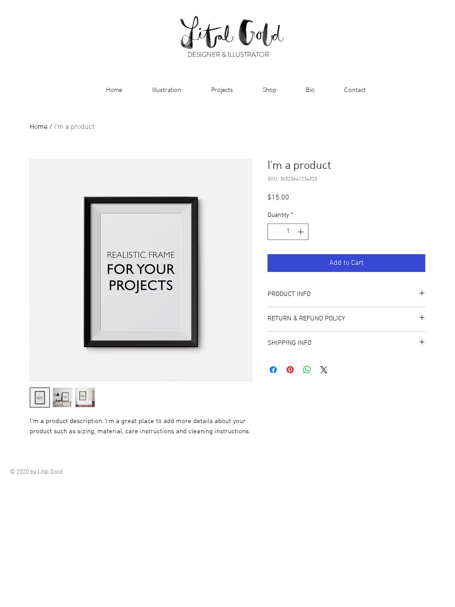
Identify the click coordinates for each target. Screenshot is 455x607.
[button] (158, 89)
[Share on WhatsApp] (307, 369)
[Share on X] (324, 369)
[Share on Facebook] (273, 369)
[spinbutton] (288, 232)
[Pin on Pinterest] (290, 369)
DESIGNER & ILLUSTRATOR (228, 55)
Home (39, 127)
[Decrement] (274, 232)
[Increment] (301, 232)
